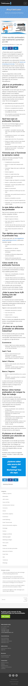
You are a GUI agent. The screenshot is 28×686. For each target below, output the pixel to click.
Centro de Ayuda (5, 657)
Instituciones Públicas (6, 648)
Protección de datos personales (10, 548)
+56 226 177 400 (5, 631)
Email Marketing (6, 519)
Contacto (3, 668)
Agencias (3, 649)
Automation (5, 496)
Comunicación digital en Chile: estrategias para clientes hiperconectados (13, 590)
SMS (4, 557)
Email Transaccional (7, 522)
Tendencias (5, 560)
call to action (6, 499)
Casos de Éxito (6, 502)
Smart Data (5, 554)
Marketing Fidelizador (9, 44)
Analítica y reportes (7, 493)
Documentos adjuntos (8, 513)
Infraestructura (4, 665)
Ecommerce (5, 516)
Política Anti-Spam (14, 683)
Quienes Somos (4, 662)
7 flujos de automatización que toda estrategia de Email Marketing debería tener (13, 573)
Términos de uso (14, 679)
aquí (15, 472)
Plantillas (5, 545)
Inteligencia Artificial (7, 534)
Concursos (5, 508)
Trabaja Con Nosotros (6, 667)
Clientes (3, 664)
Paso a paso (5, 542)
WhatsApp (5, 563)
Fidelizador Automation (6, 641)
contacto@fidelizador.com (7, 632)
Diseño (4, 511)
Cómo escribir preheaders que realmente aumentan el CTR (13, 40)
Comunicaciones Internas (8, 505)
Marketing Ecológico (7, 539)
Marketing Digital (6, 537)
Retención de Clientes (8, 551)
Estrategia (5, 528)
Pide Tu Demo (5, 616)
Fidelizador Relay (5, 639)
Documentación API (5, 655)
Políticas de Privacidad (14, 681)
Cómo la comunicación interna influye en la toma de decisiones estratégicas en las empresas (14, 581)
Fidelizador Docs (5, 642)
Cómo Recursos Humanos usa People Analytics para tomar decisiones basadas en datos (14, 586)
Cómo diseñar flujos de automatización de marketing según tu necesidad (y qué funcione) (13, 577)
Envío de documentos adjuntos (10, 525)
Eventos (4, 531)
